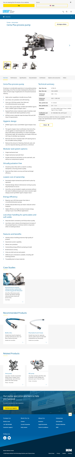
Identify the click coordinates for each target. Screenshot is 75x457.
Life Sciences (59, 421)
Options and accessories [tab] (54, 77)
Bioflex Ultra (8, 333)
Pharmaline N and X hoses (36, 333)
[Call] (63, 11)
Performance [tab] (14, 77)
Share (45, 125)
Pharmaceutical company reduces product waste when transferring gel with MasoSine (13, 289)
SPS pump (31, 373)
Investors (40, 421)
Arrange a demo (61, 24)
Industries (7, 16)
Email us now (6, 421)
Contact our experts (11, 408)
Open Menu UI (71, 11)
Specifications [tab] (23, 77)
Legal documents (42, 424)
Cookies (64, 453)
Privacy (58, 453)
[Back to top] (70, 414)
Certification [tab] (42, 77)
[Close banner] (70, 2)
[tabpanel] (37, 171)
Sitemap (70, 453)
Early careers (24, 427)
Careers (23, 421)
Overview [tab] (5, 77)
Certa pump (8, 373)
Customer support (8, 427)
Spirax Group (51, 453)
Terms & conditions (43, 427)
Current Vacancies (25, 424)
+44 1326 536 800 (7, 424)
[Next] (69, 45)
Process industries (60, 424)
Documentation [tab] (33, 77)
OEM (57, 427)
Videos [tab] (64, 77)
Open (66, 11)
